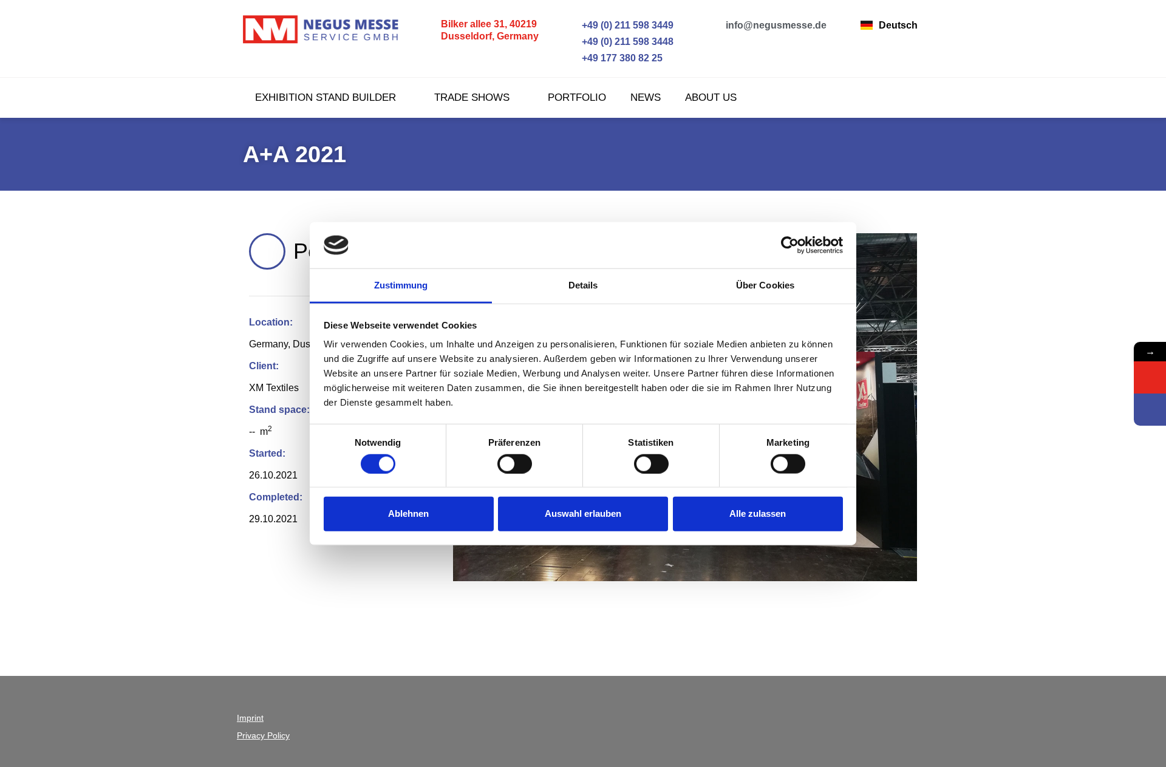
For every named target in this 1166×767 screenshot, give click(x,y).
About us (711, 97)
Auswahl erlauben (583, 513)
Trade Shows (472, 97)
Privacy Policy (263, 735)
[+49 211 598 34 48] (1150, 410)
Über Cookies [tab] (765, 285)
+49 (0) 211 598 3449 (627, 25)
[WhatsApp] (1150, 377)
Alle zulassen (757, 513)
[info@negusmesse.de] (717, 25)
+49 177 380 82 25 (622, 58)
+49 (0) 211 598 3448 (627, 41)
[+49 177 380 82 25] (573, 58)
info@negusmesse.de (776, 25)
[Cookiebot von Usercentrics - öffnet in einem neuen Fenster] (790, 245)
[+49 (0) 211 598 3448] (573, 42)
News (645, 97)
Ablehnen (408, 513)
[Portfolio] (267, 251)
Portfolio (577, 97)
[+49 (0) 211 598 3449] (573, 25)
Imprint (250, 718)
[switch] (514, 463)
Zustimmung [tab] (401, 285)
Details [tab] (583, 285)
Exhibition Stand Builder (325, 97)
